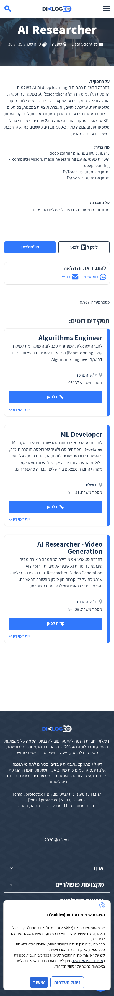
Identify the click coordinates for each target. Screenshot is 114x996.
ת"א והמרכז (87, 375)
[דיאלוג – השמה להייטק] (57, 728)
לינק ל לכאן (84, 247)
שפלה (57, 44)
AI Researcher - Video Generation (69, 547)
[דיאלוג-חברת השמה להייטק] (57, 9)
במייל (65, 277)
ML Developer (81, 434)
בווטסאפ (91, 277)
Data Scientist (85, 44)
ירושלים (90, 485)
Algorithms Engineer (70, 337)
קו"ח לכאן (30, 247)
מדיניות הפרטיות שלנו (87, 960)
